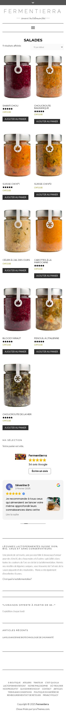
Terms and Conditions (20, 692)
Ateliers (27, 682)
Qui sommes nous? (30, 689)
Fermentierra (42, 704)
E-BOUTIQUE (14, 682)
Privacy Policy (50, 695)
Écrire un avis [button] (40, 471)
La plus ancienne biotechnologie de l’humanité (28, 637)
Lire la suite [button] (12, 514)
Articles (58, 689)
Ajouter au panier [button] (15, 119)
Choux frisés (22, 709)
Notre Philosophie (38, 685)
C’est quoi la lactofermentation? (17, 579)
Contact (46, 689)
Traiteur (38, 682)
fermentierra (33, 11)
